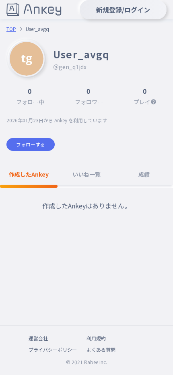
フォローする (30, 144)
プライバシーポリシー (53, 349)
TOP (11, 29)
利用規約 (96, 338)
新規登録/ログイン (123, 9)
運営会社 (38, 338)
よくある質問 (100, 349)
